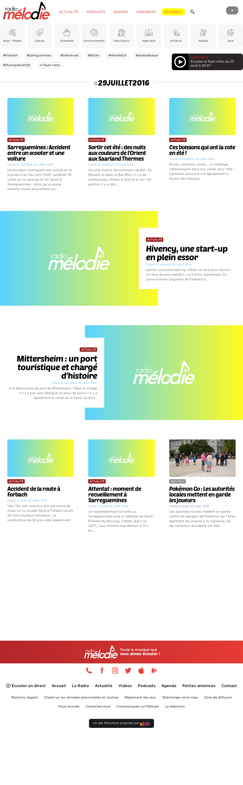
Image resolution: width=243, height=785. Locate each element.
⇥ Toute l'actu (49, 65)
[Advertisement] (121, 580)
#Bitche (93, 55)
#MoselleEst (117, 55)
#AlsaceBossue (147, 55)
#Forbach (10, 55)
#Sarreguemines (39, 55)
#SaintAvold (70, 55)
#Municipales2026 (16, 65)
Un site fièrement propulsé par (116, 723)
